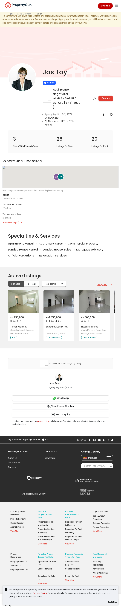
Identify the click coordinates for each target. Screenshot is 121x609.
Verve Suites (98, 569)
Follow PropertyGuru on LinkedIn (104, 440)
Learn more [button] (39, 75)
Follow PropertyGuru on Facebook (89, 440)
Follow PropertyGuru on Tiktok (111, 440)
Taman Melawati (18, 326)
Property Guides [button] (17, 570)
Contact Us (51, 451)
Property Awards (86, 480)
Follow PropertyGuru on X (108, 440)
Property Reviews (18, 519)
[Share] (94, 98)
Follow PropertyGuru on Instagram (94, 440)
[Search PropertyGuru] (110, 465)
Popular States (100, 511)
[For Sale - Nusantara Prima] (94, 301)
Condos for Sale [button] (45, 569)
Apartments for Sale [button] (47, 562)
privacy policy (43, 421)
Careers (12, 467)
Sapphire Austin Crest (57, 326)
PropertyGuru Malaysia (17, 513)
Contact (106, 98)
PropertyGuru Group (18, 451)
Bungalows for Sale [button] (46, 576)
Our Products (14, 462)
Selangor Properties (101, 523)
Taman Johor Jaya (12, 214)
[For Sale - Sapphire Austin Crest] (58, 301)
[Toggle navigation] (116, 6)
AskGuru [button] (14, 566)
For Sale (15, 284)
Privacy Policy (40, 593)
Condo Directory (17, 523)
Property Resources (15, 555)
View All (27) (103, 285)
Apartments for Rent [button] (72, 563)
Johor (6, 195)
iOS (47, 439)
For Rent (31, 284)
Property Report (86, 492)
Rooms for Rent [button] (72, 576)
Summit (34, 493)
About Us (12, 458)
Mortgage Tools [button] (17, 562)
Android (36, 439)
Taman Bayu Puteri (12, 204)
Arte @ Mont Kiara (100, 573)
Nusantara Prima (89, 326)
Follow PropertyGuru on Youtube (99, 440)
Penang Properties (101, 527)
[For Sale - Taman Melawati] (23, 301)
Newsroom (50, 458)
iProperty (34, 478)
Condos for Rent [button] (72, 569)
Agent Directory (17, 527)
